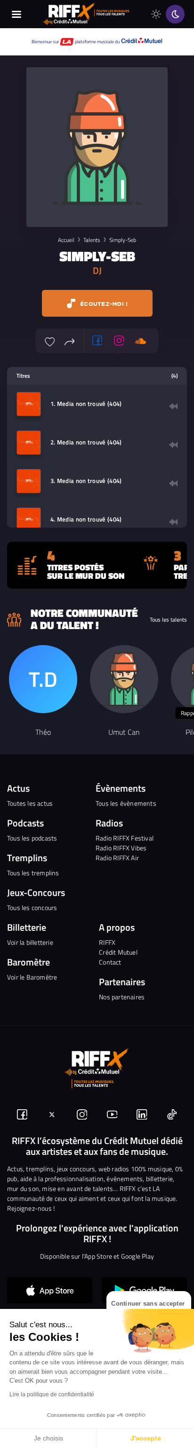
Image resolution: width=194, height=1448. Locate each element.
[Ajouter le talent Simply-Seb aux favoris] (50, 340)
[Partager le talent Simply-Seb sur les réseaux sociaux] (70, 340)
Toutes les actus (30, 803)
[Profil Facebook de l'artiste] (97, 341)
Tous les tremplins (33, 873)
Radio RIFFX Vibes (121, 848)
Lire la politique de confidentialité (51, 1394)
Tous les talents (168, 619)
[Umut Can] (124, 679)
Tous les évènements (126, 803)
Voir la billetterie (30, 942)
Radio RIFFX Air (117, 858)
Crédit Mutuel (118, 952)
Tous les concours (32, 907)
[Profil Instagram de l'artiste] (119, 341)
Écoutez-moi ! (103, 303)
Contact (110, 962)
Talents (91, 239)
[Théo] (43, 679)
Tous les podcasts (32, 838)
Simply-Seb (122, 239)
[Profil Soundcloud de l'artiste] (141, 341)
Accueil (66, 239)
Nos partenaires (122, 997)
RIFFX (107, 942)
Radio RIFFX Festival (125, 838)
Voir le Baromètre (32, 977)
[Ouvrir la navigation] (16, 14)
